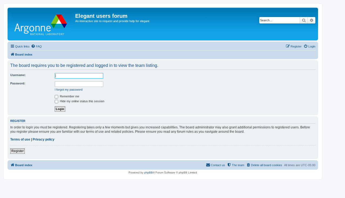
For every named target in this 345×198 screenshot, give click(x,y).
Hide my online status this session (81, 101)
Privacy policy (43, 139)
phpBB (148, 172)
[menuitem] (36, 46)
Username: (18, 75)
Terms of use (20, 139)
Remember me (69, 96)
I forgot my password (68, 89)
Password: (17, 83)
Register (17, 151)
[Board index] (42, 24)
